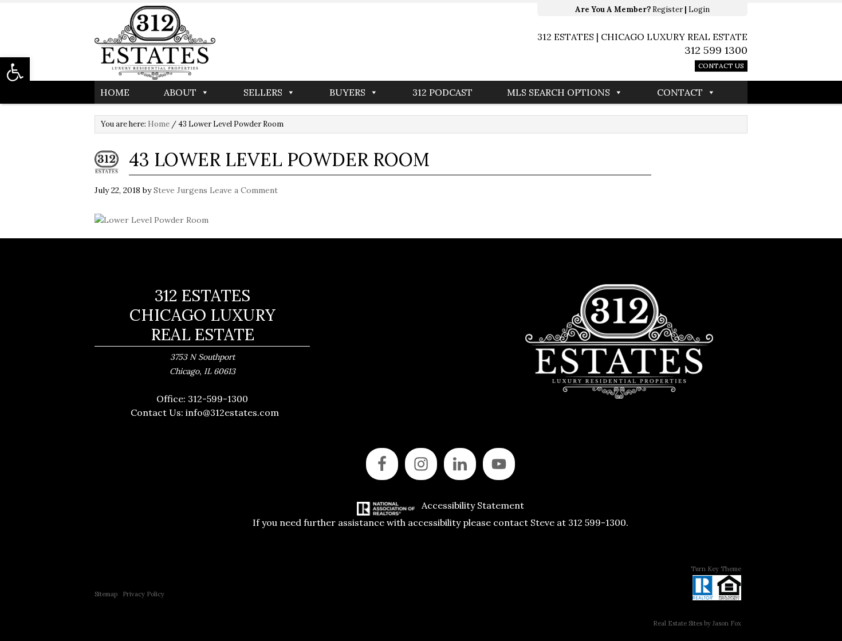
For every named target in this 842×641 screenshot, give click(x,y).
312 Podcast (442, 92)
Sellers (262, 92)
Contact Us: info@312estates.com (205, 412)
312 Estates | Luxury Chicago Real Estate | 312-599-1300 (258, 43)
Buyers (347, 92)
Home (114, 92)
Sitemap (106, 594)
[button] (15, 72)
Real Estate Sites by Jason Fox (697, 623)
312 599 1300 (715, 50)
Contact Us (721, 65)
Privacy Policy (143, 594)
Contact (680, 92)
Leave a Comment (244, 190)
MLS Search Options (558, 92)
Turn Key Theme (716, 569)
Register (667, 9)
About (180, 92)
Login (699, 9)
